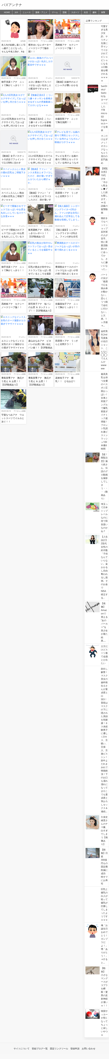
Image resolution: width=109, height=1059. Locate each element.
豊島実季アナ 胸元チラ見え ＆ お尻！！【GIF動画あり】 (12, 381)
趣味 (95, 12)
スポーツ (75, 12)
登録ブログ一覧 (40, 1048)
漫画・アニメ (41, 12)
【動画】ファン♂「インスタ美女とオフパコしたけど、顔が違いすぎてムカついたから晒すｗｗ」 (39, 199)
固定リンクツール (59, 1048)
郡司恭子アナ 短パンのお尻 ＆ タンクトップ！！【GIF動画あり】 (40, 307)
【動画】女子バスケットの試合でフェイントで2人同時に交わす (12, 159)
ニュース (27, 12)
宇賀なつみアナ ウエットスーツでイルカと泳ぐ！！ (12, 418)
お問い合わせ (88, 1048)
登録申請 (74, 1048)
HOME (7, 12)
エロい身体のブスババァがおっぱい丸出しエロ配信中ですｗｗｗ (39, 85)
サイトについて (22, 1048)
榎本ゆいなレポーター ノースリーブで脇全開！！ (40, 48)
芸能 (65, 12)
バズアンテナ (12, 4)
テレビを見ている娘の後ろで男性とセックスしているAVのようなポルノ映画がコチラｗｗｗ (66, 162)
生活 (86, 12)
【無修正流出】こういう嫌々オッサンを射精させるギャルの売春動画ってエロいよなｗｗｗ (39, 125)
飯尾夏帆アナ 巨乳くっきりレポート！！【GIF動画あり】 (39, 233)
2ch (16, 12)
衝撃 (103, 12)
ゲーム (55, 12)
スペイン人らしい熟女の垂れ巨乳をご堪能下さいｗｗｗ (12, 196)
